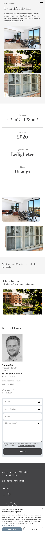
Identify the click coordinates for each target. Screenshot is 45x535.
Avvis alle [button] (33, 529)
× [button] (42, 508)
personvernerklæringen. (26, 446)
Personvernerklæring (8, 525)
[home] (10, 3)
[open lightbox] (22, 300)
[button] (41, 3)
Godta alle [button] (12, 529)
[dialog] (22, 520)
